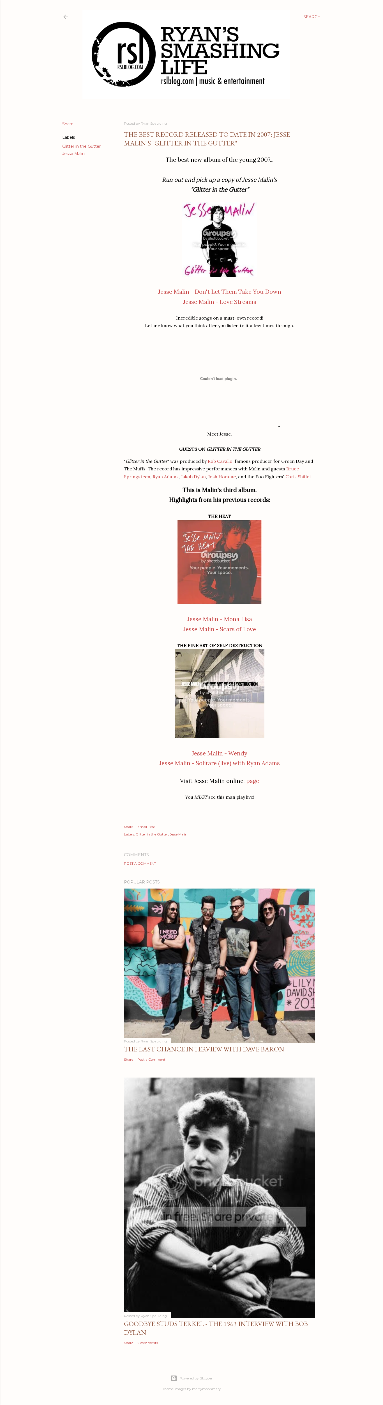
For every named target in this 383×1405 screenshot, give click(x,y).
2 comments (147, 1343)
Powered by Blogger (196, 1378)
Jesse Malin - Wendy (219, 753)
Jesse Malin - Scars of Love (219, 629)
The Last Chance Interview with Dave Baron (204, 1049)
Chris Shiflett (299, 476)
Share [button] (67, 123)
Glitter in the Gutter (81, 146)
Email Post (146, 827)
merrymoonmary (206, 1389)
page (252, 781)
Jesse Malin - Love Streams (219, 302)
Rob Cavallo (220, 461)
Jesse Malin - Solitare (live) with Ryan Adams (219, 763)
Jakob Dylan (193, 476)
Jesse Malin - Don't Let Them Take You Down (219, 291)
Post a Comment (140, 863)
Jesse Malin (73, 153)
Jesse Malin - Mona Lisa (219, 619)
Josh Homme (222, 476)
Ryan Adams (166, 476)
